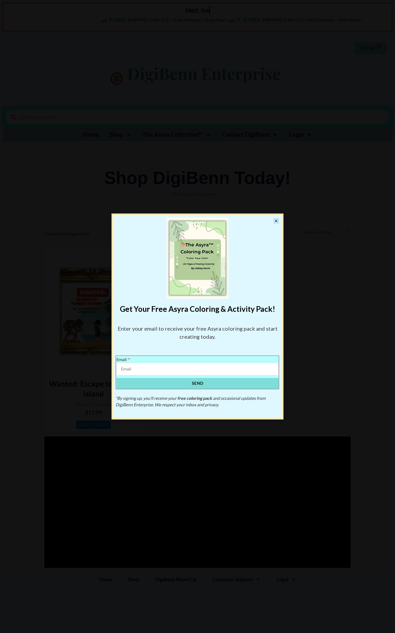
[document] (197, 316)
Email (121, 359)
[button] (276, 221)
